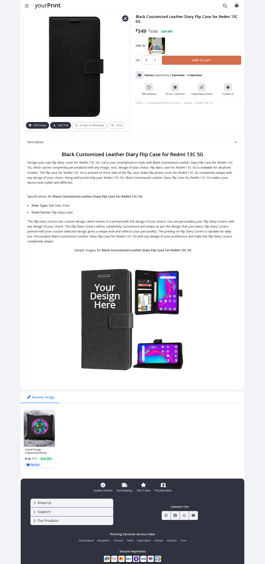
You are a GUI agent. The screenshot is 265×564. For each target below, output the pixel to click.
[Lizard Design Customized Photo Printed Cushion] (39, 428)
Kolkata (158, 540)
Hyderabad (144, 540)
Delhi (130, 540)
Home (139, 103)
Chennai (118, 540)
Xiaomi (188, 103)
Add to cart (201, 60)
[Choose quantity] (154, 60)
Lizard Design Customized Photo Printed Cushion (36, 451)
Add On (141, 45)
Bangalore (104, 540)
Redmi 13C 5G (204, 103)
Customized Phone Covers (163, 103)
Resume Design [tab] (43, 397)
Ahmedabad (86, 540)
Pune (183, 540)
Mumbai (172, 540)
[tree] (71, 512)
